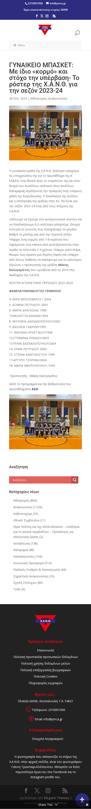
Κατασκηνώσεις (23, 556)
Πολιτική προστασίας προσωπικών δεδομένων (45, 657)
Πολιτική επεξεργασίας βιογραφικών (45, 670)
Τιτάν (17, 589)
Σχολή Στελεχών (25, 583)
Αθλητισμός (38, 98)
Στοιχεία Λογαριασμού (47, 739)
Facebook (60, 772)
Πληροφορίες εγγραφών (46, 683)
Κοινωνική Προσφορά (28, 563)
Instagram (37, 777)
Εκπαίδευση (21, 543)
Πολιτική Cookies (45, 676)
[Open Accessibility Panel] (82, 800)
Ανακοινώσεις (57, 98)
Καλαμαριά (20, 550)
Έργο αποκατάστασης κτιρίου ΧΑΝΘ (45, 9)
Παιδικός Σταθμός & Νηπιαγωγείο (36, 570)
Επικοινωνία (45, 650)
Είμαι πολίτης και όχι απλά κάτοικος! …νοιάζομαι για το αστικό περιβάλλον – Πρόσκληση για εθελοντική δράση (46, 532)
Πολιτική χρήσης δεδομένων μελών (45, 663)
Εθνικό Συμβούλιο (26, 520)
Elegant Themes (56, 798)
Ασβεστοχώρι (22, 514)
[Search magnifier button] (74, 480)
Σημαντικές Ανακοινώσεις (30, 576)
